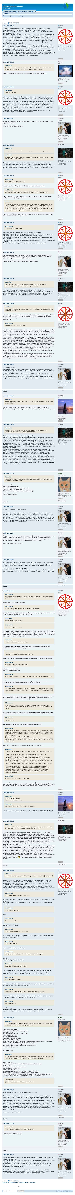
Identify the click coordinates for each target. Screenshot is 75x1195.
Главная (6, 13)
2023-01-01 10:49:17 (9, 364)
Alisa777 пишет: (9, 189)
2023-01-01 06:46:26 (9, 145)
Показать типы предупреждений (64, 1191)
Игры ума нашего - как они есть (27, 11)
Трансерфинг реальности (13, 6)
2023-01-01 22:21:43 (9, 506)
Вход (21, 16)
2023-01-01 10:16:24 (9, 303)
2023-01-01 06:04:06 (9, 87)
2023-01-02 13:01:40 (9, 792)
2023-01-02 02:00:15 (9, 559)
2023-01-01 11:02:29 (9, 424)
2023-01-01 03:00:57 (9, 62)
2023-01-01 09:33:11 (9, 278)
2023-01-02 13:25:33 (9, 821)
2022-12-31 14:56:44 (9, 25)
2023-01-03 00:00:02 (9, 1123)
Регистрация (14, 16)
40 (14, 23)
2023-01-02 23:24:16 (9, 1089)
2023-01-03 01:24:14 (9, 1154)
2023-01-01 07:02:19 (9, 175)
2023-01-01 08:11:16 (9, 252)
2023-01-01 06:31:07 (9, 118)
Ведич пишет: (8, 65)
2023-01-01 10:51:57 (9, 396)
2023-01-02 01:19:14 (9, 533)
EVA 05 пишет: (8, 618)
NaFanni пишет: (9, 179)
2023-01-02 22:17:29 (9, 1017)
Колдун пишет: (9, 624)
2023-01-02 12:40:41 (9, 591)
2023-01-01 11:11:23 (9, 473)
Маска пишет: (8, 90)
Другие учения (14, 11)
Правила (6, 16)
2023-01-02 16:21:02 (9, 870)
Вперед (16, 23)
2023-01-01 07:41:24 (9, 222)
